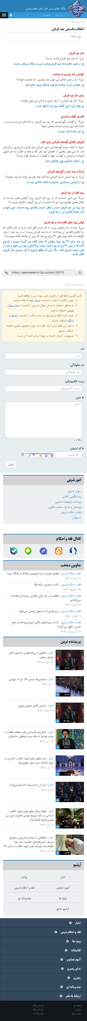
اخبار (51, 652)
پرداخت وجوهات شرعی (68, 501)
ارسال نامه (60, 15)
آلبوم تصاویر (74, 959)
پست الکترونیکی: (74, 381)
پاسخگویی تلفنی (71, 496)
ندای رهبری (74, 969)
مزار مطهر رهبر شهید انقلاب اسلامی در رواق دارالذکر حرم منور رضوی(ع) (29, 760)
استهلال (76, 517)
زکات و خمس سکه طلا (46, 584)
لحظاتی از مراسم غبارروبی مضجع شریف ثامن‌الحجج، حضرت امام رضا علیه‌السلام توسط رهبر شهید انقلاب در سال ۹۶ (28, 842)
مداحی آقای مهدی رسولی (32, 705)
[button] (4, 15)
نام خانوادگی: (77, 365)
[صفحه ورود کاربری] (10, 15)
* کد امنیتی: (77, 448)
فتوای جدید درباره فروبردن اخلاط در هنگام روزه (33, 573)
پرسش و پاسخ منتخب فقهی (65, 507)
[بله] (14, 551)
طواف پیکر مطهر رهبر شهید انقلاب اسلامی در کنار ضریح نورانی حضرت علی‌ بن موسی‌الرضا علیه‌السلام (30, 815)
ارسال (11, 464)
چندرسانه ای (73, 987)
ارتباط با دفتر (73, 996)
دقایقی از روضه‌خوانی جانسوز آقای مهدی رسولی (31, 655)
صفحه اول (77, 1005)
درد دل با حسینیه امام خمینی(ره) (28, 784)
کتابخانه (76, 950)
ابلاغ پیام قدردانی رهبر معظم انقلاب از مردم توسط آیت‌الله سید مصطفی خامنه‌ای (29, 734)
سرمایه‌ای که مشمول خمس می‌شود (39, 611)
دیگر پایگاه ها (38, 1013)
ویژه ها (76, 941)
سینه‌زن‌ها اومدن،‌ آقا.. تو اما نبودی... (26, 679)
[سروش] (73, 551)
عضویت (78, 1009)
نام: (82, 348)
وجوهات (46, 15)
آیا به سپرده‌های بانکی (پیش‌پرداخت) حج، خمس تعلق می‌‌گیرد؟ (46, 624)
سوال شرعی (74, 491)
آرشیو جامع (76, 1013)
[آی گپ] (28, 551)
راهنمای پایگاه (38, 1005)
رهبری (77, 978)
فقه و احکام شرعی (71, 512)
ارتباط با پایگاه (38, 1009)
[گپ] (43, 551)
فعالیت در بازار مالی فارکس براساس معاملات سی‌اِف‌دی (45, 597)
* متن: (80, 397)
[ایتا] (58, 551)
